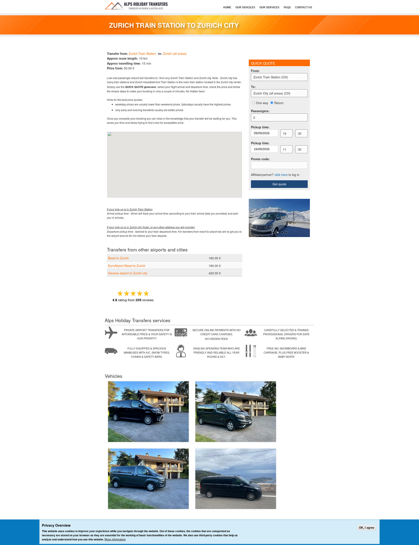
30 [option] (299, 133)
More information (115, 539)
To (253, 86)
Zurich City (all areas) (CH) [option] (271, 93)
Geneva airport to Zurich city (127, 273)
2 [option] (254, 117)
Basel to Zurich (118, 258)
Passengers (260, 111)
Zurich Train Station (142, 53)
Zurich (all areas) (175, 53)
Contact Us (303, 7)
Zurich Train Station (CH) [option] (270, 77)
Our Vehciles (245, 7)
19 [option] (284, 133)
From (255, 71)
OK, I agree (366, 527)
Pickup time (260, 127)
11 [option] (284, 149)
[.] (148, 441)
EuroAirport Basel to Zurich (126, 265)
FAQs (287, 7)
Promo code (260, 159)
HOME (227, 7)
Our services (269, 7)
